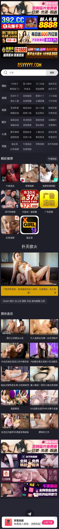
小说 (4, 134)
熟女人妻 (14, 100)
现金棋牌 (40, 88)
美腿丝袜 (14, 125)
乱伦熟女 (40, 112)
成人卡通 (40, 107)
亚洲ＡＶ (14, 95)
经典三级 (27, 112)
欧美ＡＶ (40, 95)
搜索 (52, 72)
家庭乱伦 (27, 131)
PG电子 (14, 83)
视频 (4, 98)
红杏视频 (14, 149)
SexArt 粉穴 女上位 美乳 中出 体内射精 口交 (24, 301)
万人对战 (40, 83)
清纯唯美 (27, 125)
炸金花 (27, 88)
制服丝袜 (14, 112)
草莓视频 (40, 144)
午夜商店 (27, 144)
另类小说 (27, 137)
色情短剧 (27, 149)
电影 (4, 110)
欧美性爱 (52, 107)
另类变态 (52, 112)
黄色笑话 (40, 137)
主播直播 (40, 100)
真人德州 (27, 83)
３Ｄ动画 (52, 95)
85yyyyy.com (29, 65)
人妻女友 (40, 131)
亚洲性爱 (14, 107)
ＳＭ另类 (52, 100)
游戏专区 (52, 83)
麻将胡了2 (15, 88)
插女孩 (14, 144)
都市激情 (14, 131)
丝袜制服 (27, 100)
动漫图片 (52, 119)
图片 (4, 122)
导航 (4, 146)
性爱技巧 (52, 137)
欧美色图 (40, 119)
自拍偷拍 (27, 95)
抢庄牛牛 (52, 88)
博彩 (4, 86)
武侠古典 (52, 131)
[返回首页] (55, 523)
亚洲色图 (27, 119)
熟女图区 (40, 125)
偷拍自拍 (27, 107)
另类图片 (52, 125)
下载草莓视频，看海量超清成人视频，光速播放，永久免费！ (29, 291)
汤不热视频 (52, 144)
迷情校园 (14, 137)
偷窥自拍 (14, 119)
